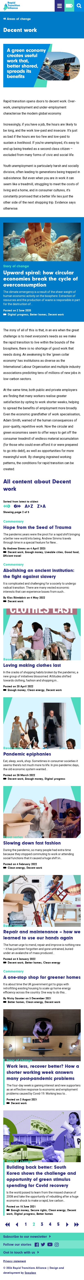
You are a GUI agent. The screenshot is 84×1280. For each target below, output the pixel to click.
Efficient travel (12, 555)
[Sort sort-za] (41, 506)
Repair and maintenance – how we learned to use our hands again (42, 934)
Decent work (56, 314)
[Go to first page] (7, 1224)
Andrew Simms (16, 548)
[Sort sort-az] (28, 506)
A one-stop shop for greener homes (42, 977)
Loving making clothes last (32, 665)
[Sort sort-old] (6, 506)
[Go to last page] (77, 1224)
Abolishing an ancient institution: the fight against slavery (38, 573)
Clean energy (35, 690)
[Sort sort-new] (17, 506)
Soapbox (30, 1272)
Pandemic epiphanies (27, 754)
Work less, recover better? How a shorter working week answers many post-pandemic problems (43, 1072)
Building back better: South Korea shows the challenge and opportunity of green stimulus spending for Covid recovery (41, 1176)
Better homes (38, 314)
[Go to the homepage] (24, 6)
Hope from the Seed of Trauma (37, 527)
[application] (42, 65)
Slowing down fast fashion (32, 843)
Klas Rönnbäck (16, 597)
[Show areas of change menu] (69, 6)
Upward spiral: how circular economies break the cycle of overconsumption (40, 278)
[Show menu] (59, 6)
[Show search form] (79, 6)
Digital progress (18, 314)
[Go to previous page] (17, 1224)
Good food (72, 552)
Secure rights (39, 1210)
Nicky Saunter (16, 998)
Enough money (34, 552)
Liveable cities (54, 552)
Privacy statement (14, 1261)
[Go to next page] (67, 1224)
